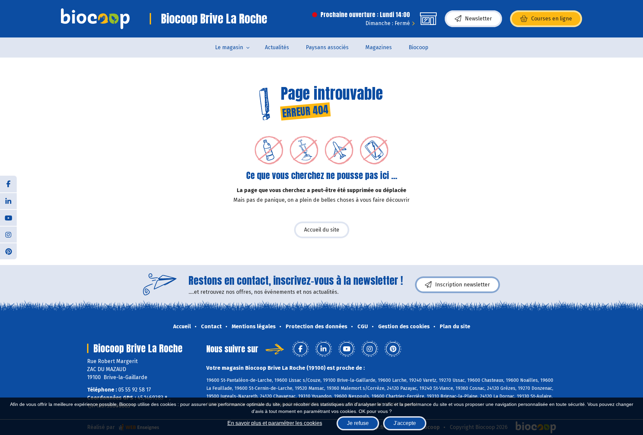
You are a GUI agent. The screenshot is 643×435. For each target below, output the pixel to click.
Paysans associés (327, 47)
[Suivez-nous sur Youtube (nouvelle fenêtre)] (8, 217)
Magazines (378, 47)
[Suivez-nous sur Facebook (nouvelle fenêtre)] (8, 184)
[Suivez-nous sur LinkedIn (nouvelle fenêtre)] (8, 200)
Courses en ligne (551, 18)
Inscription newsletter (462, 284)
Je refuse (358, 423)
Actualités (277, 47)
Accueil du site (321, 230)
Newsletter (478, 18)
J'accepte (405, 423)
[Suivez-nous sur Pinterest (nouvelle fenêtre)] (8, 251)
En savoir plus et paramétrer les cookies (274, 423)
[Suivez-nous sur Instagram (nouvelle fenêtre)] (8, 234)
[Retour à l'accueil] (95, 18)
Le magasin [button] (229, 47)
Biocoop (418, 47)
